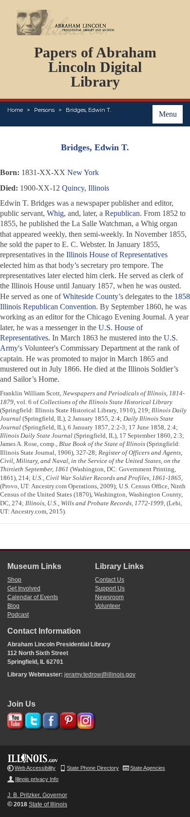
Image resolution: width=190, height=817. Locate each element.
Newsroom (109, 597)
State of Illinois (48, 804)
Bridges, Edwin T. (88, 110)
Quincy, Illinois (85, 188)
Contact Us (109, 579)
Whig (55, 213)
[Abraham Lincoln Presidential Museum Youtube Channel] (14, 719)
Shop (14, 579)
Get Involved (23, 588)
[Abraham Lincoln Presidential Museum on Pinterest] (67, 719)
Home (15, 110)
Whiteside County (90, 296)
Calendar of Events (32, 597)
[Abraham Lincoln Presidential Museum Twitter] (32, 719)
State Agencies (147, 768)
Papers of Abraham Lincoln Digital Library (95, 66)
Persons (44, 110)
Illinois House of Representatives (117, 254)
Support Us (110, 588)
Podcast (18, 614)
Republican (122, 213)
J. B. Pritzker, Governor (37, 795)
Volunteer (107, 606)
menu (168, 114)
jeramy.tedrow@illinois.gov (99, 674)
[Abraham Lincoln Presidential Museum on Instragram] (84, 719)
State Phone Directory (93, 768)
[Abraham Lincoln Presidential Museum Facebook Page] (49, 719)
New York (83, 172)
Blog (13, 606)
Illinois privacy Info (36, 779)
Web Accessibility (35, 768)
